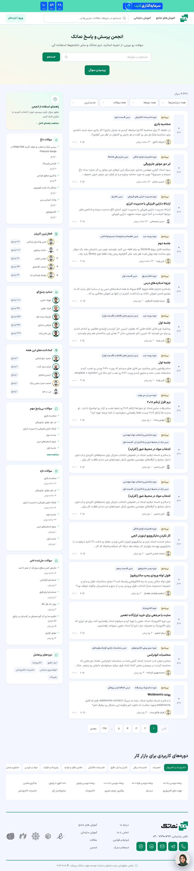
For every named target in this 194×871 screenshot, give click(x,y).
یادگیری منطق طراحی (46, 175)
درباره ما (124, 825)
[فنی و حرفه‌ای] (10, 836)
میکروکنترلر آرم (59, 791)
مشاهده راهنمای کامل (48, 123)
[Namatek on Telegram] (172, 846)
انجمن (93, 848)
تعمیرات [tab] (156, 767)
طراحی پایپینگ (49, 163)
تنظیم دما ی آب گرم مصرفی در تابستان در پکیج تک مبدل (34, 619)
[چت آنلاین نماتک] (182, 859)
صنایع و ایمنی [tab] (12, 767)
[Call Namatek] (183, 846)
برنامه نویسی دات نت (114, 783)
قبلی (164, 729)
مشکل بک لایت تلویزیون (45, 188)
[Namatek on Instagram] (141, 846)
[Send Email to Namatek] (162, 846)
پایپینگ (53, 677)
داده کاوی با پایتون (57, 783)
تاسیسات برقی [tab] (140, 767)
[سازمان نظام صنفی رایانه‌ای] (23, 836)
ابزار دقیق (52, 662)
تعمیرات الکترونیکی (25, 670)
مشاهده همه (53, 454)
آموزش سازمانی (142, 18)
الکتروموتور (51, 212)
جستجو (51, 57)
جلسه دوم (51, 435)
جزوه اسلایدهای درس (46, 441)
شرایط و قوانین (121, 840)
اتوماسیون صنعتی (48, 670)
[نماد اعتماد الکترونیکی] (60, 836)
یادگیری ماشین (30, 783)
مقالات (93, 840)
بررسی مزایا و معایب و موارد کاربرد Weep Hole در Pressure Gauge (33, 149)
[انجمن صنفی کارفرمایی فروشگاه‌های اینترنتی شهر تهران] (35, 836)
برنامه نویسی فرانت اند (142, 783)
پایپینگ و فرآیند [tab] (50, 767)
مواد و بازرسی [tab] (31, 767)
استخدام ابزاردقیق (48, 592)
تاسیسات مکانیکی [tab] (96, 767)
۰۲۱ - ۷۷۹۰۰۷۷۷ (162, 836)
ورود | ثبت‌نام (15, 18)
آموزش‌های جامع (165, 18)
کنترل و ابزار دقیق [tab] (119, 767)
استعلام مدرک (121, 848)
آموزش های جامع (87, 825)
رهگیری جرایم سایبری (114, 791)
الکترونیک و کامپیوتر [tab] (176, 767)
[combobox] (174, 103)
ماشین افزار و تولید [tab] (73, 767)
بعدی (93, 729)
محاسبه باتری (50, 416)
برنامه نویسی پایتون (86, 783)
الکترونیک (37, 662)
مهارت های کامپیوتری (172, 791)
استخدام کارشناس (48, 580)
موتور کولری (50, 633)
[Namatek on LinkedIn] (151, 846)
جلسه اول (51, 448)
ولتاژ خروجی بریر (48, 200)
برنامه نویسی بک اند (172, 783)
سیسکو (149, 791)
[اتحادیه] (48, 836)
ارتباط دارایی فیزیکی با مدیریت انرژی (39, 428)
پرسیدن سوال (97, 70)
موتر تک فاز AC (49, 604)
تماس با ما (123, 832)
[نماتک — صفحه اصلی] (184, 18)
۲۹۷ (104, 729)
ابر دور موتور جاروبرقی (45, 422)
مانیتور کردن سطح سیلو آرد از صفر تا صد (37, 568)
